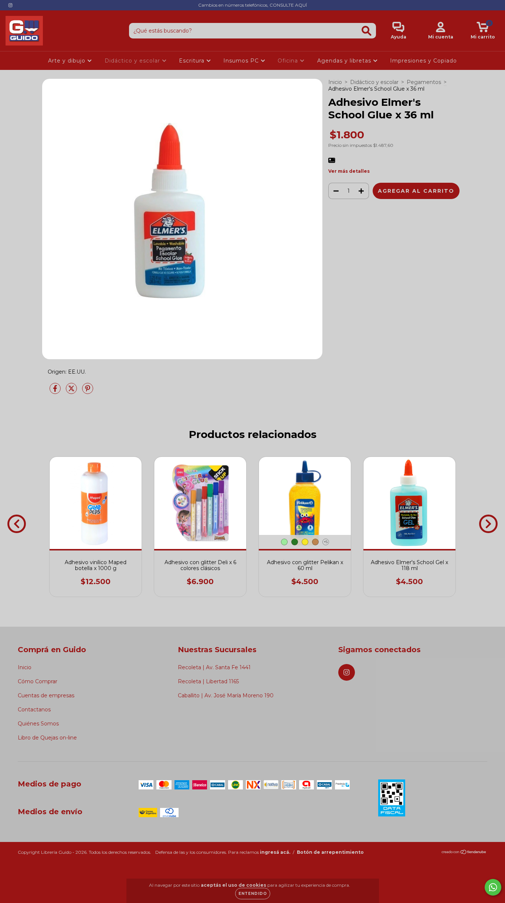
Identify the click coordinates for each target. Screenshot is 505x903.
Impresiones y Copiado (423, 60)
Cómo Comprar (37, 681)
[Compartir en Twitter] (72, 391)
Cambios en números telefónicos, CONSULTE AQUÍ (252, 5)
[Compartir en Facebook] (56, 391)
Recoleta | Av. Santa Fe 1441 (214, 667)
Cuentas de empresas (46, 695)
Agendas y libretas (345, 60)
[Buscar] (366, 31)
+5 (326, 541)
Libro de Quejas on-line (47, 737)
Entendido (252, 893)
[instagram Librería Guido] (10, 5)
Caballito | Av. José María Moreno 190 (226, 695)
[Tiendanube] (464, 853)
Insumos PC (242, 60)
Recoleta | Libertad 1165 (208, 681)
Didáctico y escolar (133, 60)
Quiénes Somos (38, 723)
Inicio (335, 82)
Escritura (192, 60)
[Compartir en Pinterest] (87, 391)
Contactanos (34, 709)
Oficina (289, 60)
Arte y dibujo (67, 60)
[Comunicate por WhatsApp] (493, 887)
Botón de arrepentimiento (330, 852)
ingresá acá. (275, 852)
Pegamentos (424, 82)
